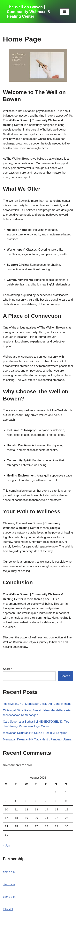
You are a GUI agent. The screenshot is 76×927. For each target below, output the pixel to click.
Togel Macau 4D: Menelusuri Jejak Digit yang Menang (37, 703)
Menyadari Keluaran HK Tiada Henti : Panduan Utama (37, 739)
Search (7, 668)
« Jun (6, 845)
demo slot (9, 871)
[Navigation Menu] (64, 11)
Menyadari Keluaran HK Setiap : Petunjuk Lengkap (35, 732)
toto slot (8, 909)
